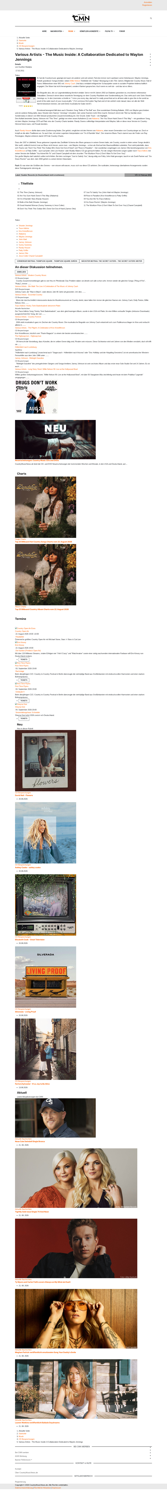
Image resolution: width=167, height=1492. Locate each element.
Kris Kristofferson (26, 231)
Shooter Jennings (26, 226)
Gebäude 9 (20, 692)
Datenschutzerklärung (24, 1488)
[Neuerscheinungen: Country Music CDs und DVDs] (55, 439)
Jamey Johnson (25, 242)
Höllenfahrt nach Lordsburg (26, 347)
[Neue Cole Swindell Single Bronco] (55, 1118)
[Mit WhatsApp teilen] (22, 75)
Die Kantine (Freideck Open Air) (28, 651)
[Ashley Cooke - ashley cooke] (45, 833)
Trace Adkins (142, 151)
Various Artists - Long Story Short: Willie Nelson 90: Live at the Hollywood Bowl (46, 369)
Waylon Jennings (25, 237)
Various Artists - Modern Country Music (30, 275)
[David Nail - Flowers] (45, 760)
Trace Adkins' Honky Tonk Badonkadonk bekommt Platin (37, 306)
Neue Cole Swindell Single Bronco (30, 1141)
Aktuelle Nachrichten (23, 1139)
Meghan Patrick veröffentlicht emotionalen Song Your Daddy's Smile (45, 1352)
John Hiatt (23, 239)
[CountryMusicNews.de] (82, 18)
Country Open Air (22, 631)
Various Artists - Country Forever (28, 317)
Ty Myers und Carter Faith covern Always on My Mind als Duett (43, 1282)
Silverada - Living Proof (25, 1012)
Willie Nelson (75, 81)
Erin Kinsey (19, 645)
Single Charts (20, 539)
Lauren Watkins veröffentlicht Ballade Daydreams (37, 1422)
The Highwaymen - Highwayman (28, 336)
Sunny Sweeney (25, 245)
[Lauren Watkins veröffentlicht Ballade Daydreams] (76, 1389)
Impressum (56, 1488)
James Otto (23, 253)
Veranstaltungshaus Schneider (28, 712)
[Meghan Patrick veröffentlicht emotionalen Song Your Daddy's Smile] (76, 1318)
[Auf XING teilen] (23, 75)
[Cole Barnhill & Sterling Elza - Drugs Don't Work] (36, 396)
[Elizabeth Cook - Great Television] (45, 905)
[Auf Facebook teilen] (21, 75)
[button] (57, 31)
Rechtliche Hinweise (42, 1488)
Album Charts (20, 607)
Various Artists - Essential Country (28, 295)
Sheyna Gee (20, 707)
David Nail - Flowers (24, 795)
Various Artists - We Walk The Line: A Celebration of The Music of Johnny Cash (46, 286)
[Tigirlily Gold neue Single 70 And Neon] (76, 1178)
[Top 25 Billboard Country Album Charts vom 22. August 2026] (45, 574)
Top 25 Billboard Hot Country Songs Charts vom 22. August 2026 (43, 542)
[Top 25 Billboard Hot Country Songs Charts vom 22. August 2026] (45, 507)
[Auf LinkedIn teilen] (24, 75)
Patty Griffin (23, 250)
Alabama (95, 118)
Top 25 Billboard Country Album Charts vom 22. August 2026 (42, 609)
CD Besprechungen (23, 793)
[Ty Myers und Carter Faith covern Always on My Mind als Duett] (76, 1248)
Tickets (24, 659)
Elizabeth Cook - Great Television (30, 939)
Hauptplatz (20, 637)
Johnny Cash (69, 83)
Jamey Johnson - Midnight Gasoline (29, 358)
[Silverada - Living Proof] (45, 977)
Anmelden (21, 272)
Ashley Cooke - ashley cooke (28, 867)
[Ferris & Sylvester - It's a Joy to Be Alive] (45, 1049)
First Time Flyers (21, 666)
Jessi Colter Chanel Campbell (30, 256)
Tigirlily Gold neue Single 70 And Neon (32, 1212)
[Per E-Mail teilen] (25, 75)
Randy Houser (25, 130)
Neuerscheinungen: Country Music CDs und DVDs (37, 460)
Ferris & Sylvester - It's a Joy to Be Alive (32, 1084)
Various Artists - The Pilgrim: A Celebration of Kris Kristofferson (40, 328)
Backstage (20, 671)
